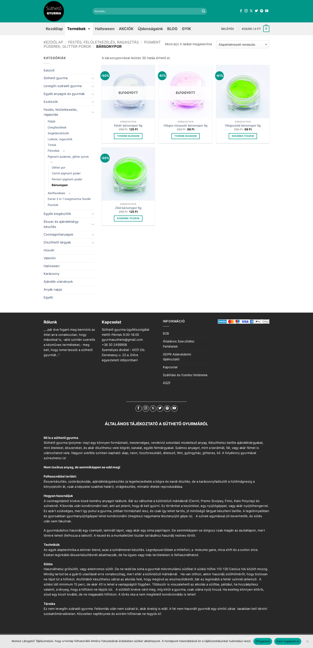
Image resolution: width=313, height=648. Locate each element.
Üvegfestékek (57, 127)
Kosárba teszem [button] (243, 136)
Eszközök (51, 102)
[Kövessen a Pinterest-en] (261, 11)
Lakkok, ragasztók (60, 139)
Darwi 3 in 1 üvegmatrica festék (69, 199)
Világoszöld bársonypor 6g (243, 125)
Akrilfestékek (56, 193)
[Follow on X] (251, 11)
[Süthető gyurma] (65, 11)
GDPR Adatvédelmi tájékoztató (177, 356)
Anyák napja (53, 289)
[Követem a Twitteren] (256, 11)
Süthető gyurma (55, 78)
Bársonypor (60, 185)
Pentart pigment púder (67, 179)
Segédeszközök (58, 133)
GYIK (186, 28)
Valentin (50, 258)
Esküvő (49, 70)
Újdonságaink (150, 28)
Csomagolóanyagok (58, 234)
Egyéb (48, 297)
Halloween (105, 28)
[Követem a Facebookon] (241, 11)
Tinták (52, 145)
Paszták (53, 205)
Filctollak (53, 150)
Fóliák (51, 121)
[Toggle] (92, 78)
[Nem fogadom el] (307, 642)
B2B (166, 333)
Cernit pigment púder (66, 173)
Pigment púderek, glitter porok (68, 156)
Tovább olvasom (128, 136)
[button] (227, 29)
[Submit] (203, 11)
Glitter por (58, 167)
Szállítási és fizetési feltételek (185, 375)
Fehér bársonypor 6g (128, 125)
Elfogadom (263, 641)
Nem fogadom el (287, 641)
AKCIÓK (126, 28)
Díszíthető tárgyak (57, 242)
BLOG (172, 28)
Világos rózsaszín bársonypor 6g (185, 125)
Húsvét (49, 250)
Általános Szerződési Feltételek (178, 343)
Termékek (76, 28)
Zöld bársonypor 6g (128, 208)
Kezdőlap (54, 28)
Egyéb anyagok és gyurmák (64, 94)
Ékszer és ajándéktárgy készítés (61, 224)
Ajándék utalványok (58, 282)
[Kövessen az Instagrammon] (246, 11)
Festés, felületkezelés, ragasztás (103, 42)
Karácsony (51, 274)
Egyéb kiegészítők (57, 214)
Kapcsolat (170, 367)
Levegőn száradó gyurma (63, 86)
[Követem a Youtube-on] (266, 11)
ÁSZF (167, 383)
